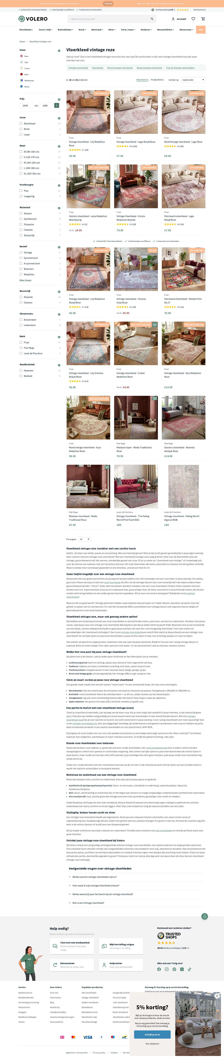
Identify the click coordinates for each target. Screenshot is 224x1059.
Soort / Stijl (45, 29)
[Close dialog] (217, 996)
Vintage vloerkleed (78, 67)
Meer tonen (25, 280)
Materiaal (96, 29)
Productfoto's (157, 79)
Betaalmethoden (26, 997)
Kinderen (145, 29)
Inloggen (22, 1012)
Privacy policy (99, 1052)
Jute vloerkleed (120, 1002)
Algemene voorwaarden (77, 1052)
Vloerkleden (25, 29)
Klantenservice (200, 10)
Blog (52, 1002)
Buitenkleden (64, 29)
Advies (21, 1022)
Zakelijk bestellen (58, 1012)
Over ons (54, 992)
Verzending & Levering (28, 1002)
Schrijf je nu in (152, 1034)
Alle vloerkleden (89, 992)
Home (22, 41)
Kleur (111, 29)
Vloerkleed (97, 67)
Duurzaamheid (56, 1022)
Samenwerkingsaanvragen (62, 1017)
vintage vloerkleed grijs (85, 723)
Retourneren (24, 1007)
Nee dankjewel (152, 1043)
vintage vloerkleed (131, 632)
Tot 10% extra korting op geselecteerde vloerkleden (59, 3)
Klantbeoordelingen (27, 1017)
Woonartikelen (164, 29)
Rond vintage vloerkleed (120, 67)
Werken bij (55, 1007)
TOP (204, 917)
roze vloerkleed (112, 582)
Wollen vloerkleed (90, 1002)
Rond (81, 29)
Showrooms (186, 29)
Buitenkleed (87, 1007)
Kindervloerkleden (121, 1022)
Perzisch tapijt (119, 997)
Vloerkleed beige (89, 1022)
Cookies (114, 1052)
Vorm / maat (127, 29)
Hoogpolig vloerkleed (123, 992)
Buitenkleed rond (89, 1012)
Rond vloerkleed (120, 1012)
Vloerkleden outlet (121, 1017)
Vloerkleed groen (121, 1007)
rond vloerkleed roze (157, 747)
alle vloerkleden (164, 830)
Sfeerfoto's (142, 79)
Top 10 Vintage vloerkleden (180, 67)
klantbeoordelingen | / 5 (173, 948)
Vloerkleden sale (89, 1017)
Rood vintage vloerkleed (149, 67)
